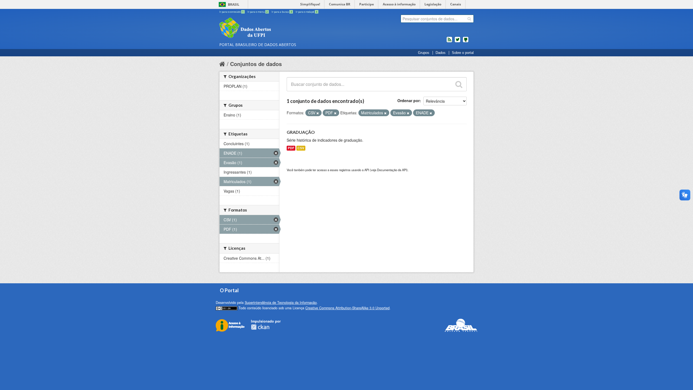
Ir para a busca (282, 12)
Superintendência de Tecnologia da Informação (281, 302)
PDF (291, 148)
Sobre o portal (463, 53)
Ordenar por (408, 100)
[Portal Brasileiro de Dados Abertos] (277, 28)
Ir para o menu (257, 12)
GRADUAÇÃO (301, 132)
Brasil (233, 4)
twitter (457, 42)
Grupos (423, 53)
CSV (301, 148)
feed (449, 42)
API (366, 170)
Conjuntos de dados (256, 64)
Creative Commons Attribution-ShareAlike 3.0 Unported (347, 308)
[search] (469, 18)
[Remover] (317, 113)
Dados (441, 53)
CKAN (260, 327)
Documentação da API (392, 170)
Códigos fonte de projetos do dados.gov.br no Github (465, 42)
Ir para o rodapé (306, 12)
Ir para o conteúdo (231, 12)
